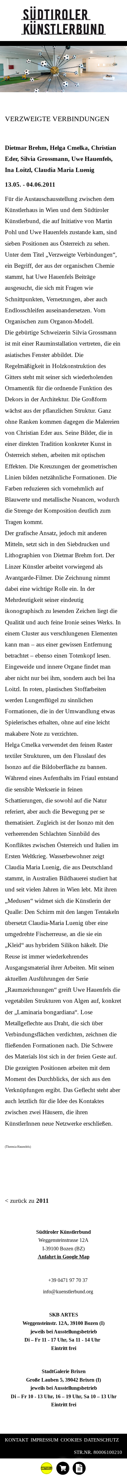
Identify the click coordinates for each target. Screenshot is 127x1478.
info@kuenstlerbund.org (67, 1291)
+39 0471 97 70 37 (67, 1280)
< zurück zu (27, 1200)
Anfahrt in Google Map (64, 1256)
